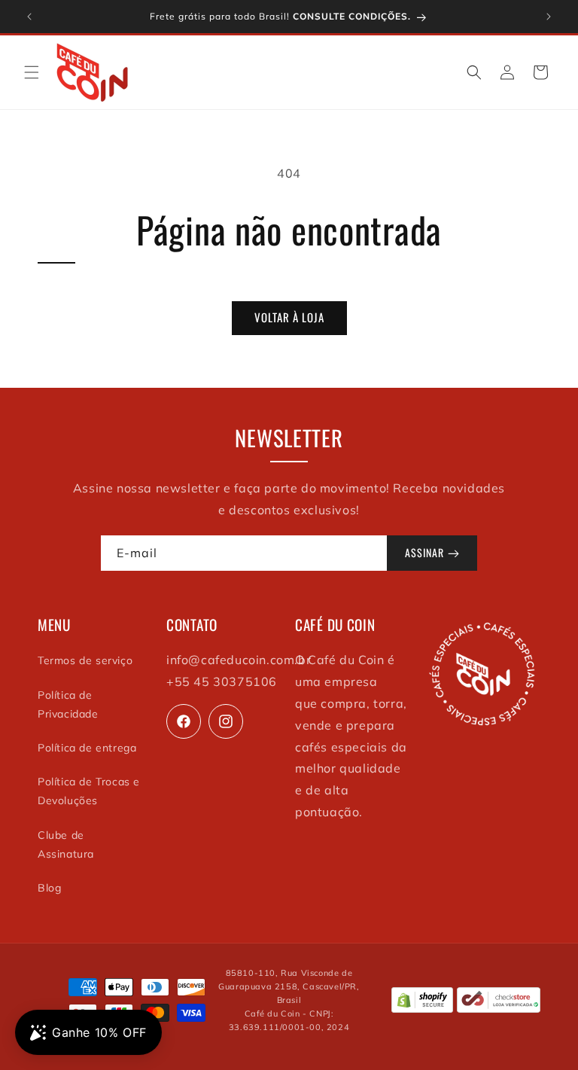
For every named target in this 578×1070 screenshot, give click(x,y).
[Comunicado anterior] (29, 16)
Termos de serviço (85, 660)
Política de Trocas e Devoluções (89, 791)
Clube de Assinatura (66, 844)
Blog (49, 888)
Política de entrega (87, 747)
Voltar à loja (289, 317)
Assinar (424, 552)
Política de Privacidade (68, 704)
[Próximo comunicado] (548, 16)
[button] (31, 72)
